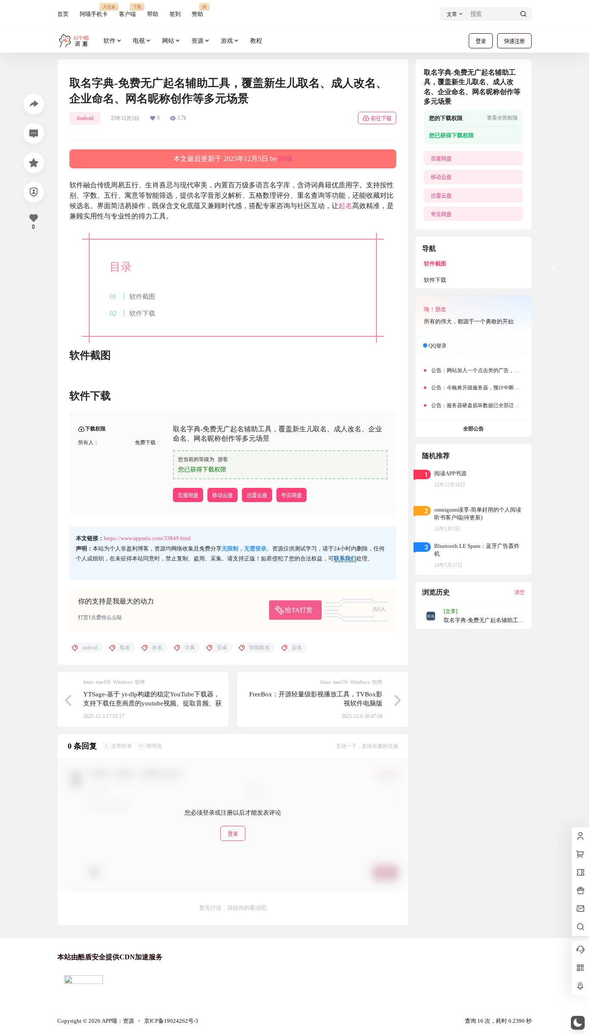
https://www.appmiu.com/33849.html (147, 538)
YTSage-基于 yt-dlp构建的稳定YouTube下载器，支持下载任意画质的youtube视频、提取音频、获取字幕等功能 (152, 703)
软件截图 (142, 296)
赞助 (197, 10)
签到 (175, 14)
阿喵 (285, 158)
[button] (578, 1023)
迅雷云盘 (257, 495)
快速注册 (514, 41)
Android (85, 118)
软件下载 (142, 313)
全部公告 (473, 429)
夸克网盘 (291, 495)
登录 (481, 41)
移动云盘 (222, 495)
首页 (63, 14)
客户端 (127, 10)
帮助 (152, 14)
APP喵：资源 (117, 1021)
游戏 (227, 41)
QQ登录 (438, 346)
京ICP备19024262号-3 (171, 1021)
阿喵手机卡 (94, 10)
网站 (168, 41)
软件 (109, 41)
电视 (139, 41)
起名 (345, 205)
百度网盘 (188, 495)
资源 (197, 41)
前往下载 (381, 118)
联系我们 (345, 558)
